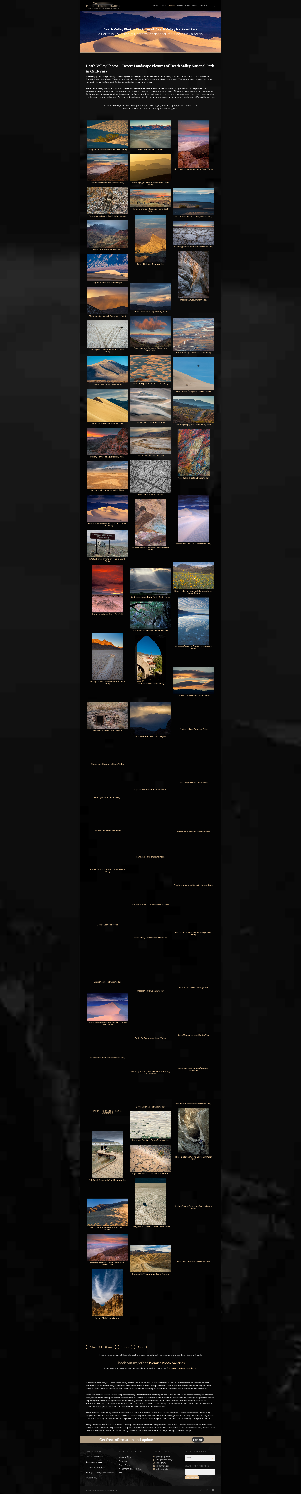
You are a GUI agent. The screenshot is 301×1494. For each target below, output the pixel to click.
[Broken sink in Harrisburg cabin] (193, 962)
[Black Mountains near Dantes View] (193, 1019)
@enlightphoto (163, 1456)
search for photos (193, 94)
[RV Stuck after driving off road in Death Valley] (107, 543)
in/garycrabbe (162, 1465)
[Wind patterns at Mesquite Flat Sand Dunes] (107, 1212)
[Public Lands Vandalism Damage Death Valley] (193, 917)
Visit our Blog (125, 1457)
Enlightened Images (165, 1459)
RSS (120, 1473)
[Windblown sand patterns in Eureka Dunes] (193, 859)
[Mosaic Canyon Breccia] (107, 899)
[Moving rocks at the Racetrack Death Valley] (150, 1201)
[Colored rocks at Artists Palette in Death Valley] (150, 522)
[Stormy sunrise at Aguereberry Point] (107, 441)
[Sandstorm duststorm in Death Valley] (193, 1088)
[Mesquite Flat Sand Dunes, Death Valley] (193, 201)
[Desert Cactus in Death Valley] (107, 956)
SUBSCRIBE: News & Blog (130, 1469)
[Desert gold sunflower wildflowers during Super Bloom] (193, 575)
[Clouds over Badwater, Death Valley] (107, 748)
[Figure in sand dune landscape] (107, 267)
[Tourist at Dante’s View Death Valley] (107, 167)
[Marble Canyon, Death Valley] (193, 274)
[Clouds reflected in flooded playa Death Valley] (193, 621)
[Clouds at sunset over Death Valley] (193, 680)
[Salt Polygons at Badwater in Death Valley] (193, 233)
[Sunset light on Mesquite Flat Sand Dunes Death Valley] (107, 508)
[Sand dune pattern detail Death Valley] (150, 368)
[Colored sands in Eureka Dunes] (150, 404)
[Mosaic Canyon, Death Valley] (150, 965)
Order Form (148, 108)
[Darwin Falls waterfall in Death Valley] (150, 615)
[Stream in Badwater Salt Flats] (150, 440)
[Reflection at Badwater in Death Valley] (107, 1042)
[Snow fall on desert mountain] (107, 815)
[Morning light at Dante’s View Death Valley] (193, 144)
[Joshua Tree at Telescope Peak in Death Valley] (193, 1191)
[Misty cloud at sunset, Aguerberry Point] (107, 300)
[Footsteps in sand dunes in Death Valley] (150, 888)
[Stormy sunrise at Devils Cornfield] (107, 588)
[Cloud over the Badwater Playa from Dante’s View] (150, 331)
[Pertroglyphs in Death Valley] (107, 782)
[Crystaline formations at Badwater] (150, 764)
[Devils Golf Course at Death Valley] (150, 1023)
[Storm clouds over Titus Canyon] (107, 234)
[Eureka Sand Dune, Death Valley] (107, 369)
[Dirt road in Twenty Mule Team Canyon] (150, 1258)
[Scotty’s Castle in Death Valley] (150, 658)
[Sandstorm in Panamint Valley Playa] (107, 474)
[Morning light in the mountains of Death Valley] (150, 167)
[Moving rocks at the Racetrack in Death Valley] (107, 656)
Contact (207, 97)
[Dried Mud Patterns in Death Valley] (193, 1236)
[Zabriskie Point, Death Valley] (150, 238)
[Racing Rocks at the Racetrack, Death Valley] (107, 334)
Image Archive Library (163, 94)
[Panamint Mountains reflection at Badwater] (193, 1053)
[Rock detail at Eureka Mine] (150, 476)
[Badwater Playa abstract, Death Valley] (193, 334)
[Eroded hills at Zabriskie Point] (193, 713)
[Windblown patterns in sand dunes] (193, 815)
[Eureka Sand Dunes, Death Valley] (107, 405)
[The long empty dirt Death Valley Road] (193, 409)
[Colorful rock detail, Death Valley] (193, 452)
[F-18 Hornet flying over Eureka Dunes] (193, 373)
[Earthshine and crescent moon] (150, 831)
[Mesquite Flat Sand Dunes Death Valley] (150, 1124)
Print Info (123, 1461)
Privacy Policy (91, 1478)
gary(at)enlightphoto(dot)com (103, 1472)
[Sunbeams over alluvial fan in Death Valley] (150, 581)
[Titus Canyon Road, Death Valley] (193, 757)
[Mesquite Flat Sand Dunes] (150, 134)
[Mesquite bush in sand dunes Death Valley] (107, 134)
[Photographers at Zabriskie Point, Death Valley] (150, 198)
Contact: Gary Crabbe (94, 1456)
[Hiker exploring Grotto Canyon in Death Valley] (193, 1131)
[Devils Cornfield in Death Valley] (150, 1091)
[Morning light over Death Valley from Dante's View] (107, 1247)
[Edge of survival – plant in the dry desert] (150, 1158)
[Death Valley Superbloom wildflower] (150, 922)
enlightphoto (162, 1469)
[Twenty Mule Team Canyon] (107, 1292)
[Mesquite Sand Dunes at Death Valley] (193, 518)
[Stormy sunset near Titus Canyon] (150, 718)
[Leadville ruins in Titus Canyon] (107, 715)
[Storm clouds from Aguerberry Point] (150, 296)
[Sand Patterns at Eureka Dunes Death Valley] (107, 851)
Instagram (161, 1462)
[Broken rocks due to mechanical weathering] (107, 1085)
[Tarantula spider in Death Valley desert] (107, 200)
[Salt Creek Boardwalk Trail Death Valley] (107, 1154)
